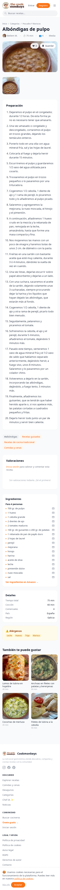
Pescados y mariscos (32, 24)
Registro (43, 5)
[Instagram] (4, 767)
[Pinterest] (13, 767)
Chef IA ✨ (7, 799)
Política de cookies (11, 845)
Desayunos (8, 789)
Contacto (7, 864)
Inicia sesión (12, 466)
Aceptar (18, 884)
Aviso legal (8, 850)
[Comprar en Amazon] (53, 508)
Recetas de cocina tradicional (19, 442)
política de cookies (23, 878)
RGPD (5, 855)
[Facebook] (8, 767)
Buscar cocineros (11, 817)
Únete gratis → (10, 822)
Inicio (4, 24)
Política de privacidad (13, 840)
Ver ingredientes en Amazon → (22, 582)
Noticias (6, 804)
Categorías (15, 24)
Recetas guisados (31, 436)
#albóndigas (10, 436)
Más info (6, 885)
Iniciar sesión (9, 827)
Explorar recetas (10, 780)
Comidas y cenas (13, 447)
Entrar (31, 5)
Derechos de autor (12, 859)
